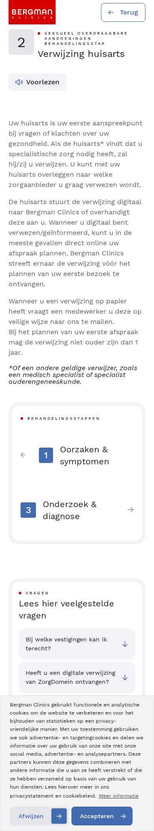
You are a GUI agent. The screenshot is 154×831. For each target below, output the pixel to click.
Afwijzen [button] (31, 816)
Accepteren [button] (97, 816)
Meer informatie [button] (119, 796)
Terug (129, 12)
